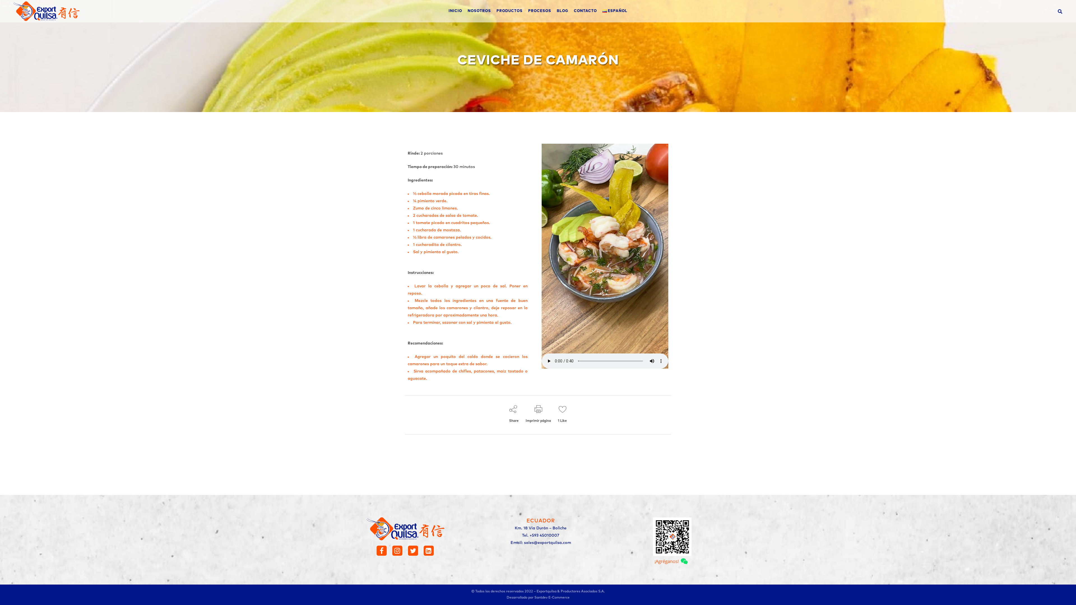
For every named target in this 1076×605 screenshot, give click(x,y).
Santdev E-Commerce (552, 597)
